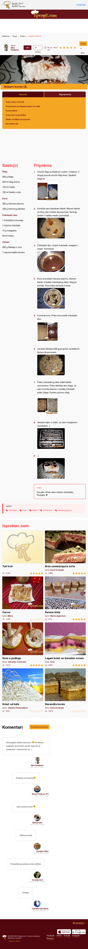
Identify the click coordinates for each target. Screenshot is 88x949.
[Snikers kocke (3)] (58, 191)
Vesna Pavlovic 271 (40, 794)
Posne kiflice (11, 111)
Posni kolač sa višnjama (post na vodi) (23, 106)
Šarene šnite (65, 598)
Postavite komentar (39, 727)
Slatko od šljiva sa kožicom (18, 119)
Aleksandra (37, 822)
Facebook (50, 936)
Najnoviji (23, 94)
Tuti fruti (22, 552)
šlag (24, 510)
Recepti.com (44, 14)
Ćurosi (22, 598)
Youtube (67, 936)
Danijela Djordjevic (40, 908)
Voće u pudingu (22, 644)
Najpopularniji (65, 94)
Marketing (11, 938)
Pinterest (50, 938)
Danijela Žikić (42, 851)
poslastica (47, 510)
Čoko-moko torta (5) (15, 102)
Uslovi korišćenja (33, 936)
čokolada (13, 510)
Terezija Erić (37, 880)
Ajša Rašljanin (15, 49)
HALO (17, 941)
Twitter (59, 936)
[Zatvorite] (1, 5)
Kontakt (18, 938)
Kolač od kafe (22, 690)
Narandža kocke (65, 690)
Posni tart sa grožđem (16, 115)
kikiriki (34, 510)
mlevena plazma (64, 510)
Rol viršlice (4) (12, 124)
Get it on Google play (79, 931)
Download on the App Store (64, 931)
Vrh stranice (78, 923)
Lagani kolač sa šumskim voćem (65, 644)
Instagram (76, 936)
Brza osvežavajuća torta (65, 552)
